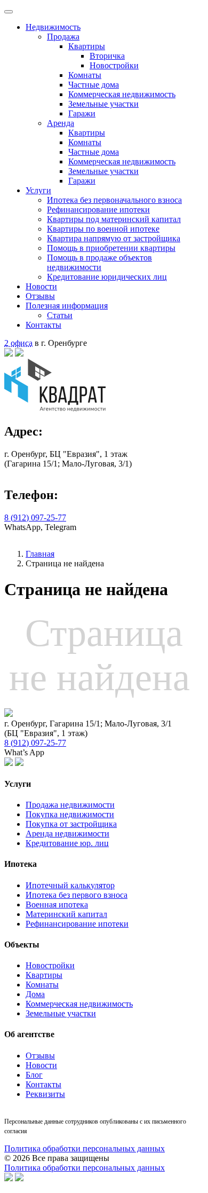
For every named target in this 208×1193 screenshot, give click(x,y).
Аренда (60, 123)
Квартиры (86, 46)
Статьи (60, 315)
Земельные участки (103, 103)
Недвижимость (53, 26)
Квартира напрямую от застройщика (113, 238)
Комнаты (84, 75)
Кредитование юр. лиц (67, 843)
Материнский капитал (66, 914)
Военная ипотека (57, 904)
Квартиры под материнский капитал (114, 219)
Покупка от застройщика (71, 823)
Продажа (63, 36)
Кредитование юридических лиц (107, 276)
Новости (41, 286)
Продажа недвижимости (70, 804)
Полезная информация (67, 305)
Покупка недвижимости (70, 814)
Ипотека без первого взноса (76, 894)
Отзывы (40, 296)
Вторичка (107, 55)
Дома (35, 994)
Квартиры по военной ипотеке (103, 228)
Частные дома (93, 84)
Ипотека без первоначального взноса (114, 199)
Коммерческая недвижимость (121, 94)
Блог (34, 1074)
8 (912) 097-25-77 (35, 517)
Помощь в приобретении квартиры (111, 247)
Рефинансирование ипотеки (98, 209)
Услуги (38, 190)
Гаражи (81, 113)
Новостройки (114, 65)
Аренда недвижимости (67, 833)
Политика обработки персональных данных (84, 1148)
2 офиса (18, 342)
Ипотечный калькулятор (70, 885)
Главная (40, 553)
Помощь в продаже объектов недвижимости (99, 262)
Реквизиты (45, 1094)
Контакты (43, 324)
